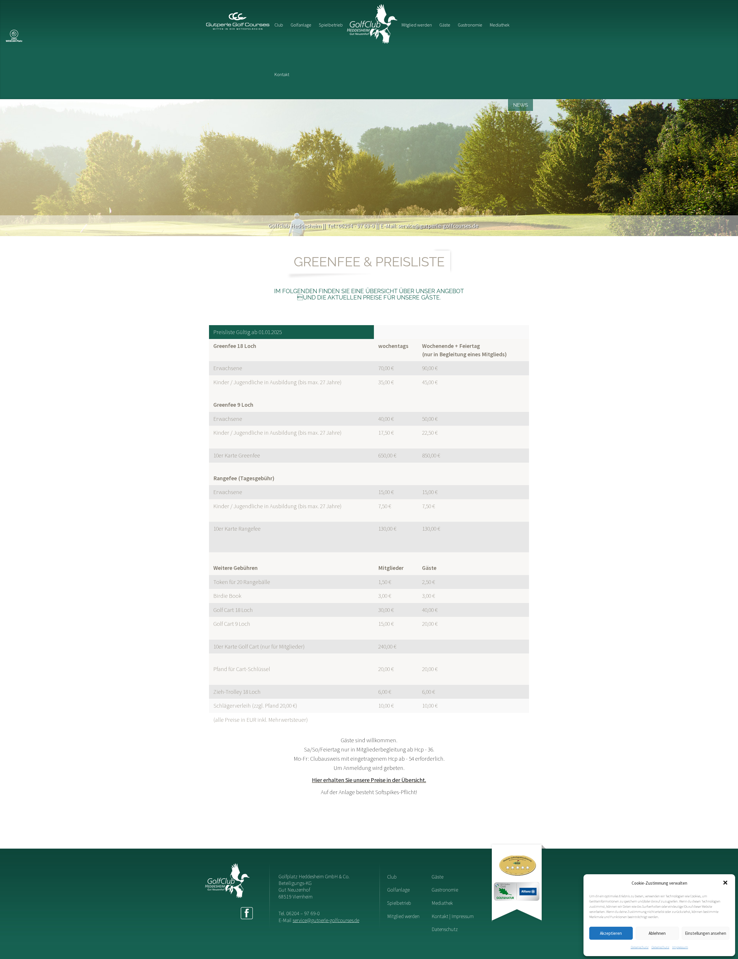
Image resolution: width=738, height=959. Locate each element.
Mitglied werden (417, 25)
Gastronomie (470, 25)
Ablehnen (657, 933)
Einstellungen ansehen (705, 933)
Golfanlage (301, 25)
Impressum (680, 947)
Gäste (444, 25)
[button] (725, 883)
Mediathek (499, 25)
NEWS (520, 105)
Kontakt (281, 74)
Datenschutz (640, 947)
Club (278, 25)
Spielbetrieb (331, 25)
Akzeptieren (611, 933)
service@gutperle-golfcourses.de (326, 920)
